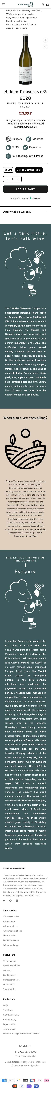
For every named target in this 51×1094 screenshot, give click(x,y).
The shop (7, 1010)
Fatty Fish (11, 17)
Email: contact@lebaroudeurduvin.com (21, 1033)
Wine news (8, 984)
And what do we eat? (17, 211)
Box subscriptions (11, 965)
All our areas (9, 921)
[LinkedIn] (17, 900)
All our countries (11, 916)
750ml (8, 170)
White (9, 14)
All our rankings (10, 945)
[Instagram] (10, 900)
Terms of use (9, 1029)
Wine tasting (9, 961)
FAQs (5, 1005)
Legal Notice (9, 1024)
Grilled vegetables (26, 17)
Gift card (7, 970)
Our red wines (9, 935)
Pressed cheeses (14, 24)
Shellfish (10, 21)
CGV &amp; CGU (11, 1014)
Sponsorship (9, 989)
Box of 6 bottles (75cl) (29, 170)
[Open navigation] (3, 4)
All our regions (10, 926)
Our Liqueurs (9, 975)
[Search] (43, 4)
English (24, 1045)
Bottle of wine (13, 10)
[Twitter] (4, 900)
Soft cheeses (31, 24)
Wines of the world (24, 14)
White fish (22, 21)
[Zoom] (45, 40)
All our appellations (12, 930)
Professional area (11, 979)
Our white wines (11, 940)
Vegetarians (21, 28)
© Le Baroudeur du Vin (25, 1052)
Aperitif (9, 28)
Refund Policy (9, 1019)
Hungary (26, 10)
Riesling (36, 10)
